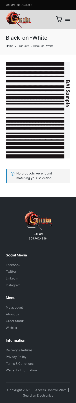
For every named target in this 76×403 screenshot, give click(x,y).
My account (14, 307)
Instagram (13, 285)
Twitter (11, 271)
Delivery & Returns (19, 350)
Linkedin (12, 278)
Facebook (13, 265)
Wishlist (11, 328)
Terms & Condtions (20, 364)
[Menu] (67, 19)
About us (12, 314)
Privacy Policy (16, 357)
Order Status (15, 321)
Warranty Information (21, 370)
